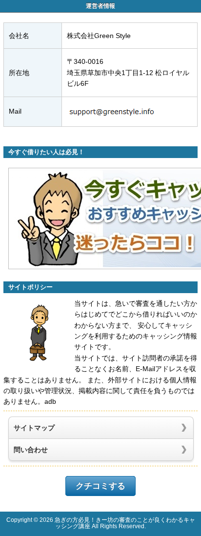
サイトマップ (34, 428)
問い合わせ (31, 450)
